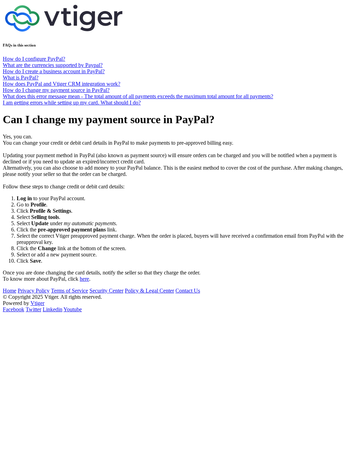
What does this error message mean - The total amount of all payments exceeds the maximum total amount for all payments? (138, 96)
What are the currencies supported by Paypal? (53, 65)
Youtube (72, 309)
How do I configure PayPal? (34, 59)
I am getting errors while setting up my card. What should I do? (72, 102)
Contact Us (187, 291)
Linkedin (52, 309)
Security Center (106, 291)
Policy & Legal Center (149, 291)
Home (9, 291)
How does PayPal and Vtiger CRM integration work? (61, 84)
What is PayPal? (20, 78)
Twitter (33, 309)
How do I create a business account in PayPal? (54, 71)
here (84, 279)
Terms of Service (69, 291)
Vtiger (37, 303)
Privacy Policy (34, 291)
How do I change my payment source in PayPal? (56, 90)
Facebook (13, 309)
